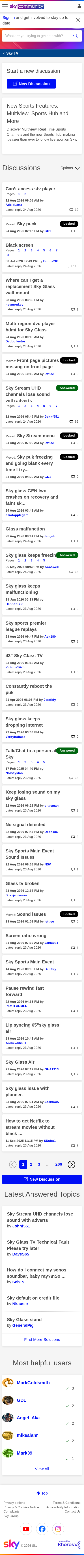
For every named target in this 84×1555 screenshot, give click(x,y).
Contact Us (72, 1511)
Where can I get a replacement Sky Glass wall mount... (30, 286)
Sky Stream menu (36, 435)
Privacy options (14, 1502)
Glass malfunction (25, 528)
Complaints (11, 1511)
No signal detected (25, 824)
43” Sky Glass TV (24, 655)
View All (42, 1469)
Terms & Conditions (66, 1502)
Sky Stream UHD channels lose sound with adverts (28, 394)
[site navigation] (5, 6)
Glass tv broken (22, 883)
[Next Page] (71, 1164)
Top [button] (44, 1493)
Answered (67, 388)
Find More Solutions (42, 1339)
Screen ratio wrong (26, 935)
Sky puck (27, 223)
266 (58, 1164)
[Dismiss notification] (78, 20)
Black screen (19, 245)
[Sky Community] (27, 6)
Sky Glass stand (24, 1319)
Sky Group (11, 1516)
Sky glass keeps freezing (32, 555)
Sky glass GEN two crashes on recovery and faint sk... (32, 497)
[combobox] (38, 36)
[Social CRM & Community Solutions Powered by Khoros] (69, 1544)
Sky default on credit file (33, 1297)
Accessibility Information (63, 1507)
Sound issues (31, 914)
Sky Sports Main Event (30, 961)
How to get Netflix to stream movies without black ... (30, 1127)
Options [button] (66, 168)
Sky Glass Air (20, 1062)
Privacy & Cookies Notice (21, 1507)
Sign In (78, 7)
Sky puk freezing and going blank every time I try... (29, 463)
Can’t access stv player (30, 188)
